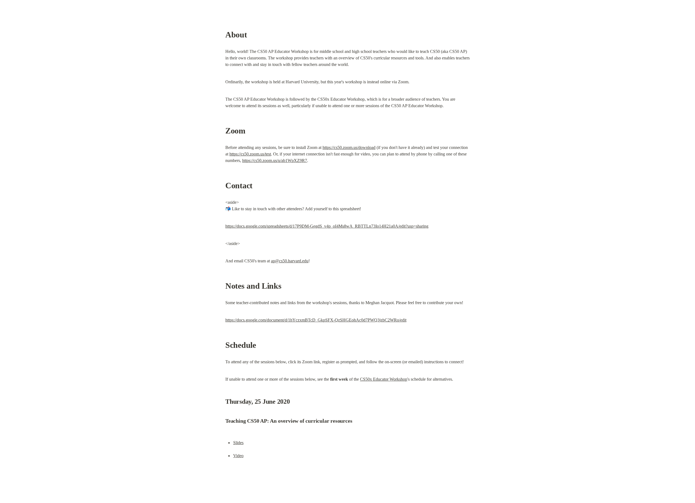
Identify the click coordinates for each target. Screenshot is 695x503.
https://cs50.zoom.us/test (250, 154)
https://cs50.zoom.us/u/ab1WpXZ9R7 (274, 160)
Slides (238, 442)
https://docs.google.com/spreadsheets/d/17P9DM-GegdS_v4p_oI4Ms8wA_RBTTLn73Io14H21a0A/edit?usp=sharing (326, 226)
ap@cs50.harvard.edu (289, 261)
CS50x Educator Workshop (383, 379)
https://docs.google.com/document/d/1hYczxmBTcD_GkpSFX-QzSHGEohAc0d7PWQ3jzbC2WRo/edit (315, 320)
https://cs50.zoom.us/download (349, 147)
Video (238, 455)
